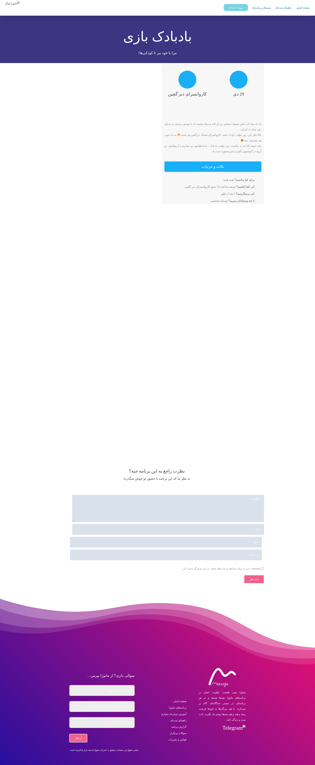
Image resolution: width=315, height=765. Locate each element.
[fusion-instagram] (217, 728)
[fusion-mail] (201, 728)
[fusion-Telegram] (234, 728)
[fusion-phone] (222, 737)
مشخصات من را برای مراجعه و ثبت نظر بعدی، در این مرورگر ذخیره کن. (221, 568)
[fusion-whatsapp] (209, 728)
